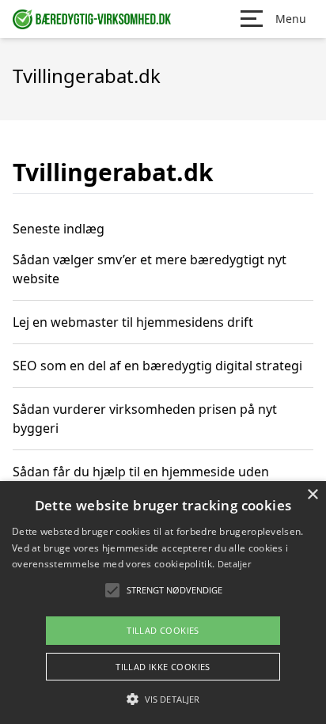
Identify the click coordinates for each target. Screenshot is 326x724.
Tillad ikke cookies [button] (163, 667)
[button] (163, 699)
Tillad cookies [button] (163, 630)
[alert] (163, 602)
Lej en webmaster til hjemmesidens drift (133, 322)
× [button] (312, 495)
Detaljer (234, 564)
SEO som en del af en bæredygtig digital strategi (157, 365)
